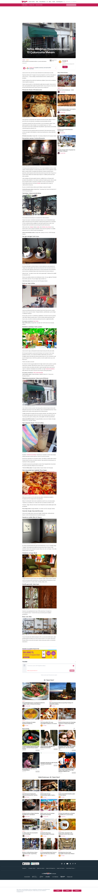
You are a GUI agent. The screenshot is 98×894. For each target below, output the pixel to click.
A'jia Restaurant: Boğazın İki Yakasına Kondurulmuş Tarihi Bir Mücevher (29, 794)
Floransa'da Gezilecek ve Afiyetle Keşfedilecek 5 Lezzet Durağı (66, 814)
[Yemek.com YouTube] (67, 863)
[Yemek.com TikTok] (64, 863)
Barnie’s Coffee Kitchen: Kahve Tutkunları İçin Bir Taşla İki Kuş (29, 853)
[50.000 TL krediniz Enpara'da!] (39, 654)
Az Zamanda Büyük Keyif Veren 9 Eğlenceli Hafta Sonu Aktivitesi (48, 853)
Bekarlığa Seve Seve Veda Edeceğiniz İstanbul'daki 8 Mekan (66, 853)
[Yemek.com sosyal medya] (47, 874)
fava (47, 227)
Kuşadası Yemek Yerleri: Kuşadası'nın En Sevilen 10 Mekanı (66, 150)
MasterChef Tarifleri (39, 4)
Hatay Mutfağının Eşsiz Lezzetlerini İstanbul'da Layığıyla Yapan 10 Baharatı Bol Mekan (33, 703)
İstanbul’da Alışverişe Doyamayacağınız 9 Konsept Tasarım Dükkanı (47, 833)
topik (38, 227)
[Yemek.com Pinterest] (75, 863)
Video (37, 1)
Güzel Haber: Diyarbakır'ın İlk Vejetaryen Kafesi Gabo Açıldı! (65, 833)
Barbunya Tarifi (31, 4)
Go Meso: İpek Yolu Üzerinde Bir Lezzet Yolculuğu (30, 833)
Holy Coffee (35, 321)
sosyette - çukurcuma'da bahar (28, 215)
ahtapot (31, 227)
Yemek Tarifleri (32, 1)
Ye (47, 1)
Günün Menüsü (42, 1)
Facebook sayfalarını (50, 368)
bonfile (38, 183)
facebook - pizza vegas (26, 495)
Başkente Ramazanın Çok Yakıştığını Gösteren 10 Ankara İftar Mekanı (67, 723)
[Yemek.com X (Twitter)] (70, 863)
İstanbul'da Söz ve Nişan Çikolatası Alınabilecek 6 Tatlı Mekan (30, 814)
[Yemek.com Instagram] (61, 863)
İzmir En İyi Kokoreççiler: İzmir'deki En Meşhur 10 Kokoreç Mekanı (67, 110)
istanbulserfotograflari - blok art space (29, 543)
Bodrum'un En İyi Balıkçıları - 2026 (66, 90)
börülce (43, 227)
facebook (24, 452)
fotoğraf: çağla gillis (26, 117)
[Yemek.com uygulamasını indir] (26, 863)
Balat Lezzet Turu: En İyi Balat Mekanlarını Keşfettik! (47, 814)
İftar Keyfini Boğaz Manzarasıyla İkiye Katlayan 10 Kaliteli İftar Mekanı (61, 703)
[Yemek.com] (24, 2)
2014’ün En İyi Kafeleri (31, 454)
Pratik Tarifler (24, 4)
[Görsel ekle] (73, 666)
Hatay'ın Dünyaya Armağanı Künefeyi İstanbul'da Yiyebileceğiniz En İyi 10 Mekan (29, 723)
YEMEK (23, 59)
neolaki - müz (24, 634)
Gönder (71, 670)
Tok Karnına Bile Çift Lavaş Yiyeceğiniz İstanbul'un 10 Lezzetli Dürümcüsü (48, 723)
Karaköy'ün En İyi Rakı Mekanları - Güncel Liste (65, 130)
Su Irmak (64, 61)
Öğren (50, 1)
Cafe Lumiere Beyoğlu (38, 372)
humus (49, 227)
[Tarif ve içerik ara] (64, 1)
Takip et (65, 66)
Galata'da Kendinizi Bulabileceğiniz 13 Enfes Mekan (66, 794)
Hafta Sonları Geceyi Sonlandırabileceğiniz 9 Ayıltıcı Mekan (47, 794)
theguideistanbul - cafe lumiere (28, 348)
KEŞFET (27, 59)
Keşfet (53, 1)
